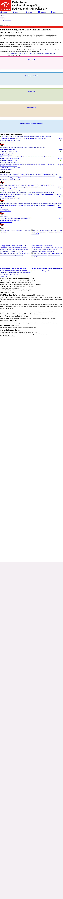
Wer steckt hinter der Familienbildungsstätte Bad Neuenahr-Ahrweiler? (18, 286)
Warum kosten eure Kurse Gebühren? (10, 288)
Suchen (31, 27)
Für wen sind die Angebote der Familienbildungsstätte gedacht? (16, 282)
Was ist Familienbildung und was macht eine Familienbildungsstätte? (18, 280)
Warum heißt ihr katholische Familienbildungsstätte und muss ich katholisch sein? (21, 284)
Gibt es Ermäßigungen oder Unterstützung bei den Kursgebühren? (17, 290)
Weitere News (3, 276)
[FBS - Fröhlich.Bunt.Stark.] (32, 53)
